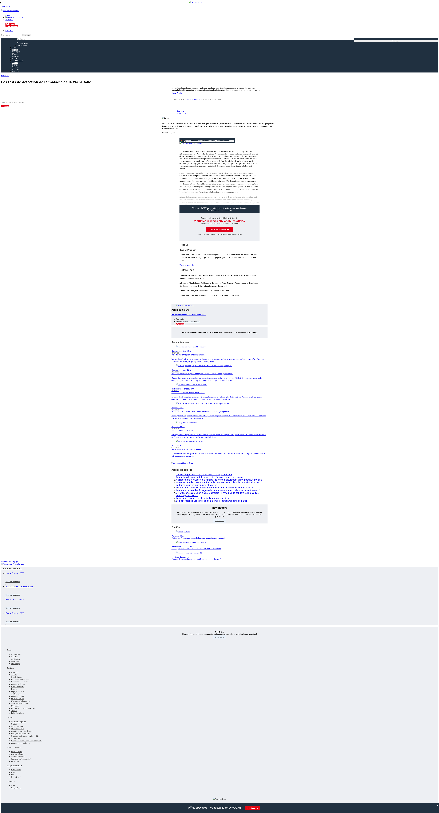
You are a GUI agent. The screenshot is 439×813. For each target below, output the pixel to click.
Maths (14, 54)
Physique (16, 52)
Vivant (14, 47)
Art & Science (16, 694)
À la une (14, 674)
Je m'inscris (219, 637)
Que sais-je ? (15, 777)
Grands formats (16, 677)
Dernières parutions (11, 568)
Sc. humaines (17, 60)
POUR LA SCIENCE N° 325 (194, 99)
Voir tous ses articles (186, 265)
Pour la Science (16, 751)
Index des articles (17, 713)
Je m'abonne (253, 808)
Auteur (183, 244)
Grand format (181, 113)
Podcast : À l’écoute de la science (23, 708)
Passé (14, 58)
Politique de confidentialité (20, 733)
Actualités (14, 672)
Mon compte (15, 663)
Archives (15, 69)
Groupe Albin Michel (14, 765)
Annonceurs (15, 738)
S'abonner (5, 106)
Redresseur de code (18, 684)
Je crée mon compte (219, 229)
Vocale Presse (16, 788)
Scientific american (18, 756)
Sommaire (180, 319)
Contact (14, 724)
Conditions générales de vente (22, 731)
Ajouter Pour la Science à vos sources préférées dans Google (209, 141)
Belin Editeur (16, 769)
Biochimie (5, 76)
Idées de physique (17, 698)
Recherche (9, 19)
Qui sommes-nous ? (18, 726)
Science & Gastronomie (19, 703)
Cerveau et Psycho (17, 754)
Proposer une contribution (20, 743)
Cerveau (15, 56)
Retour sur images (17, 686)
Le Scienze (15, 761)
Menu (7, 15)
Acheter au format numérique (187, 321)
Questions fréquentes (18, 721)
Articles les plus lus (181, 470)
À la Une (175, 527)
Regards (14, 689)
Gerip (13, 772)
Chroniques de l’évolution (20, 701)
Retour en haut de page (9, 561)
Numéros (14, 656)
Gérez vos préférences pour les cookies (25, 736)
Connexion (9, 30)
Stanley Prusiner (177, 93)
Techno (15, 63)
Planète (15, 65)
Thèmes (15, 67)
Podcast (15, 71)
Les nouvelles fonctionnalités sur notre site (26, 740)
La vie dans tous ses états (20, 679)
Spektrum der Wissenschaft (21, 759)
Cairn (13, 785)
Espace (15, 50)
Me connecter (226, 210)
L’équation (15, 706)
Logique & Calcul (17, 691)
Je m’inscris (219, 521)
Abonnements (22, 43)
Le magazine (22, 45)
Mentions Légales (17, 728)
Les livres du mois (17, 696)
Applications (15, 659)
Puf (12, 774)
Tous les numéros (12, 582)
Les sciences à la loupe (19, 681)
